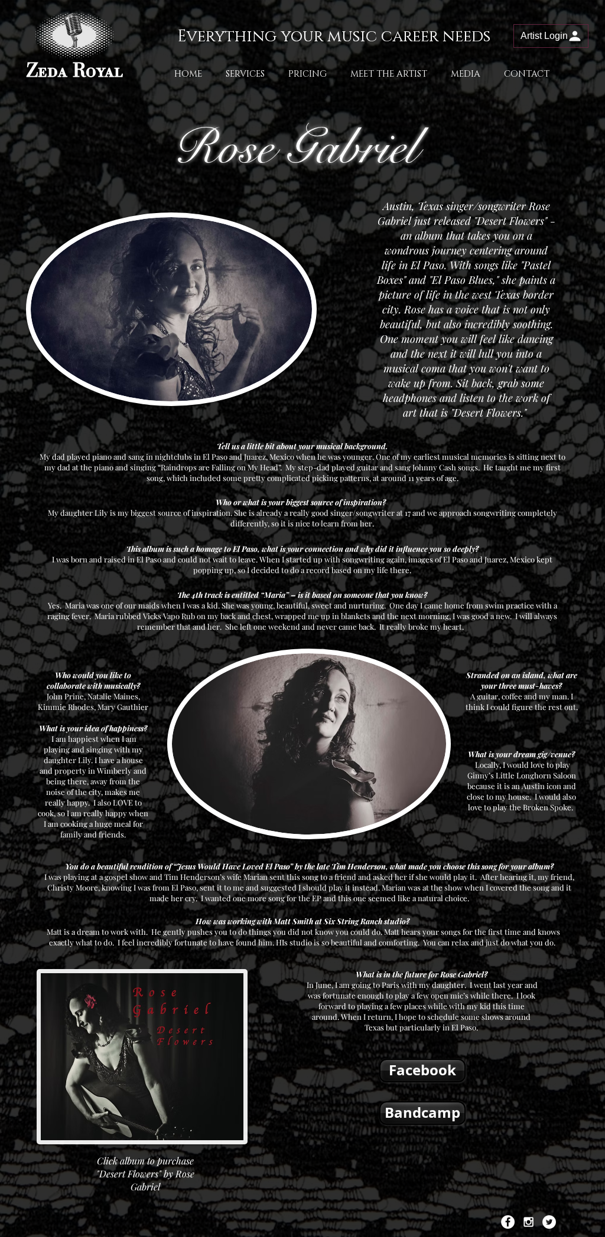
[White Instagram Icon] (528, 1222)
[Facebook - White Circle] (508, 1222)
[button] (550, 36)
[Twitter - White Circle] (549, 1222)
